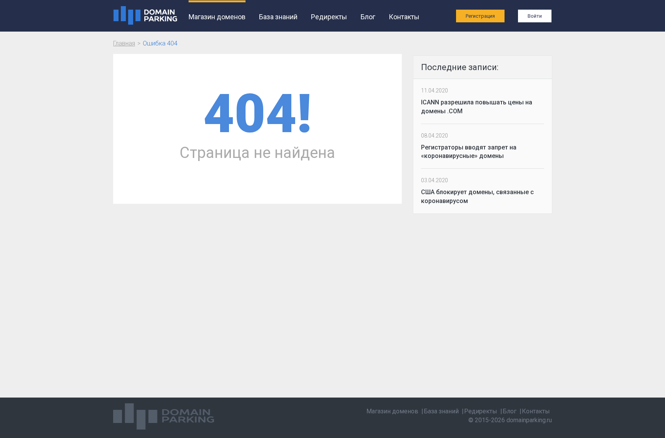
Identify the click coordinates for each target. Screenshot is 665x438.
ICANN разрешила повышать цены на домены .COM (476, 107)
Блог (368, 17)
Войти (535, 16)
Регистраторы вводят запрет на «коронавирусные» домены (468, 152)
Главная (124, 43)
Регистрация (480, 16)
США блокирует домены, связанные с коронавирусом (477, 196)
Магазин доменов (217, 17)
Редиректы (329, 17)
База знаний (278, 17)
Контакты (404, 17)
